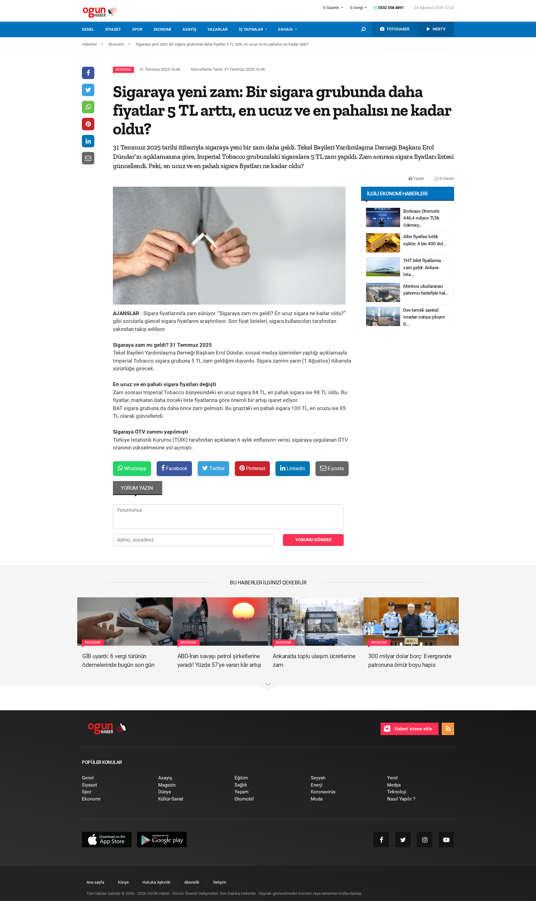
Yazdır (418, 178)
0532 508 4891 (390, 7)
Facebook (176, 468)
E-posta (335, 468)
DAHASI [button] (286, 29)
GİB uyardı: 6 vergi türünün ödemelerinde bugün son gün (118, 661)
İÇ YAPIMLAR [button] (251, 29)
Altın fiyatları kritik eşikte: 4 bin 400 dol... (424, 240)
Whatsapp (134, 468)
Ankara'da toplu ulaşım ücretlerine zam (314, 661)
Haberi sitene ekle (412, 729)
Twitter (216, 468)
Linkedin (295, 468)
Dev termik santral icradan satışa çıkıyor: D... (424, 317)
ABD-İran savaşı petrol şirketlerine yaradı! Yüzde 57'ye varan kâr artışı (219, 661)
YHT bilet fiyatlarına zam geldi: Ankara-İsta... (422, 267)
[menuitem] (93, 29)
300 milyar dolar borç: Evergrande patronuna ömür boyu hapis (410, 661)
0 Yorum (446, 178)
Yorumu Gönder (313, 539)
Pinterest (255, 468)
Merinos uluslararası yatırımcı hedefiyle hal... (425, 289)
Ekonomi (123, 70)
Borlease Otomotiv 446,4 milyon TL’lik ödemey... (421, 218)
